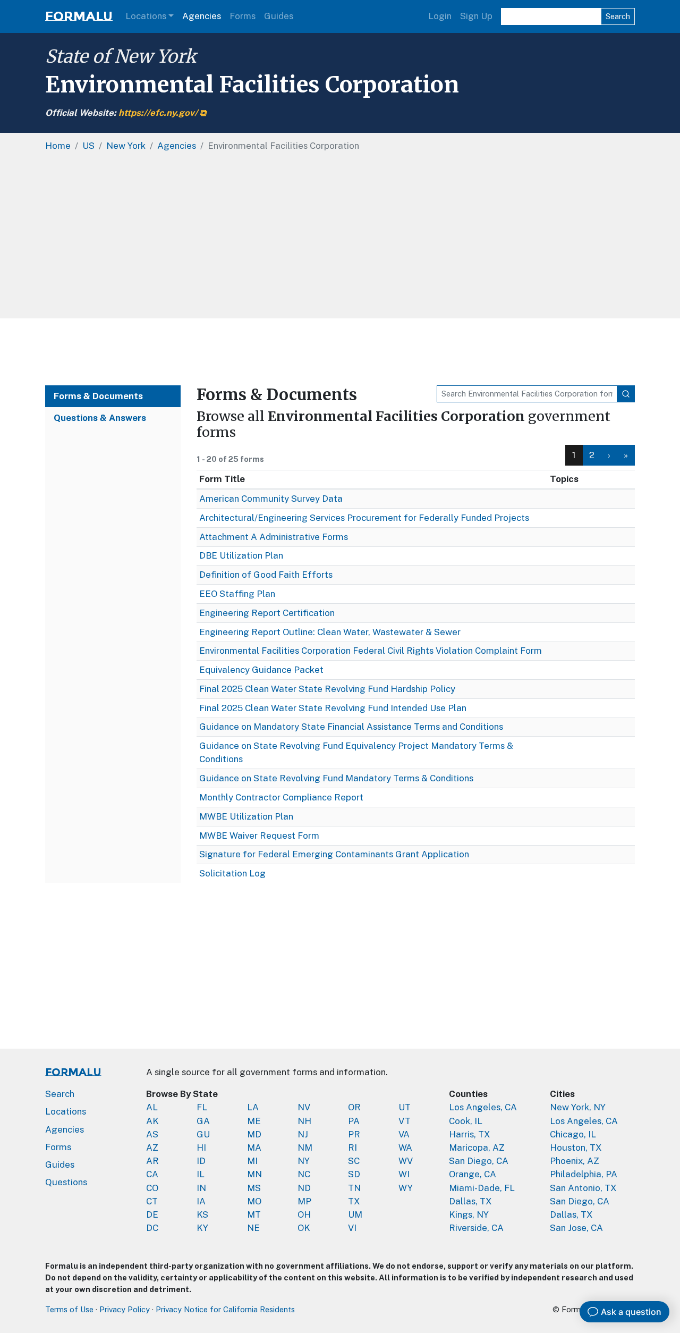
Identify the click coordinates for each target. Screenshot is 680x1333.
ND (304, 1188)
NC (304, 1174)
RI (352, 1147)
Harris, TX (469, 1134)
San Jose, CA (576, 1227)
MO (254, 1201)
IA (201, 1201)
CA (152, 1174)
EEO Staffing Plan (237, 593)
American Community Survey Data (271, 498)
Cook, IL (465, 1121)
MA (254, 1147)
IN (201, 1188)
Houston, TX (576, 1147)
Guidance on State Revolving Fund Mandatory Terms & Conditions (336, 778)
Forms (243, 16)
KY (202, 1227)
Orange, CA (472, 1174)
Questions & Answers (100, 417)
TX (354, 1201)
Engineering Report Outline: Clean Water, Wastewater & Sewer (330, 632)
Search (618, 16)
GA (203, 1121)
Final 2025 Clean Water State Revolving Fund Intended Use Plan (332, 708)
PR (354, 1134)
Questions (66, 1182)
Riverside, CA (476, 1227)
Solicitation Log (232, 873)
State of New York (120, 56)
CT (152, 1201)
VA (404, 1134)
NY (304, 1160)
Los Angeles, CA (483, 1107)
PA (354, 1121)
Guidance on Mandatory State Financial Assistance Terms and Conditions (351, 726)
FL (202, 1107)
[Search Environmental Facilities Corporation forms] (626, 393)
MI (252, 1160)
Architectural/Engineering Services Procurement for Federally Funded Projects (364, 517)
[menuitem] (592, 455)
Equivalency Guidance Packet (261, 669)
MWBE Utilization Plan (246, 816)
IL (201, 1174)
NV (304, 1107)
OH (304, 1214)
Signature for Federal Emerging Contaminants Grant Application (334, 854)
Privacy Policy (124, 1309)
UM (355, 1214)
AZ (152, 1147)
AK (152, 1121)
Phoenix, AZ (574, 1160)
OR (354, 1107)
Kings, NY (469, 1214)
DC (152, 1227)
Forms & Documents (98, 396)
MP (304, 1201)
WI (404, 1174)
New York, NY (578, 1107)
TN (354, 1188)
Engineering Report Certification (267, 613)
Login (440, 16)
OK (304, 1227)
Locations (145, 16)
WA (405, 1147)
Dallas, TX (470, 1201)
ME (254, 1121)
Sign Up (476, 16)
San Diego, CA (478, 1160)
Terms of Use (69, 1309)
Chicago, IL (573, 1134)
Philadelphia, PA (583, 1174)
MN (254, 1174)
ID (201, 1160)
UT (404, 1107)
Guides (278, 16)
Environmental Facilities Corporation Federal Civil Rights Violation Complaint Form (370, 650)
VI (352, 1227)
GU (203, 1134)
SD (354, 1174)
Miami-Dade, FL (482, 1188)
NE (253, 1227)
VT (404, 1121)
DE (152, 1214)
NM (305, 1147)
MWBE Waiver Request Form (259, 835)
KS (202, 1214)
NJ (303, 1134)
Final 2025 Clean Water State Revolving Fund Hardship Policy (327, 689)
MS (254, 1188)
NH (304, 1121)
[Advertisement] (340, 352)
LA (253, 1107)
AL (152, 1107)
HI (201, 1147)
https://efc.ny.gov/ (158, 112)
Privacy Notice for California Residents (225, 1309)
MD (254, 1134)
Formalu (79, 16)
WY (405, 1188)
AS (152, 1134)
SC (354, 1160)
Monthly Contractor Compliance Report (281, 797)
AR (152, 1160)
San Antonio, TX (583, 1188)
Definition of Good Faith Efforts (266, 574)
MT (254, 1214)
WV (405, 1160)
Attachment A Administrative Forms (273, 536)
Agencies (201, 16)
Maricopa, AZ (477, 1147)
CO (152, 1188)
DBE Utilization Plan (241, 555)
